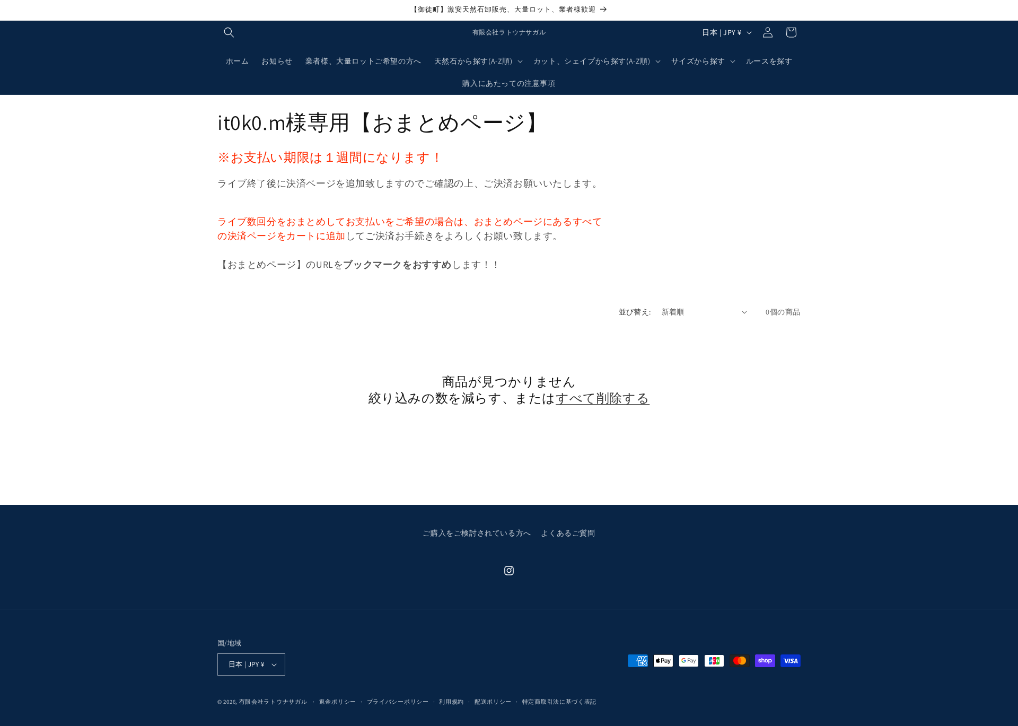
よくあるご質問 (568, 533)
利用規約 (451, 701)
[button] (229, 32)
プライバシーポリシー (398, 701)
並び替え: (635, 312)
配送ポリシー (493, 701)
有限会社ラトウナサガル (273, 701)
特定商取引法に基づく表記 (559, 701)
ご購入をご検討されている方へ (477, 533)
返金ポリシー (337, 701)
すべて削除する (603, 398)
